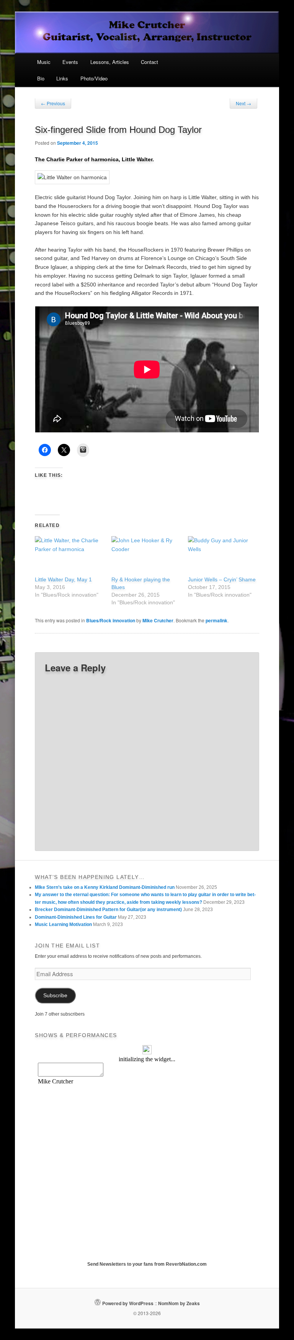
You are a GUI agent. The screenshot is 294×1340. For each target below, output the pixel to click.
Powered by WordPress (128, 1303)
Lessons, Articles (109, 61)
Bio (40, 78)
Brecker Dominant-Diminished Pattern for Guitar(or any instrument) (108, 909)
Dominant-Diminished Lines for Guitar (76, 917)
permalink (216, 620)
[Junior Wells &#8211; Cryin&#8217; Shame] (222, 556)
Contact (149, 61)
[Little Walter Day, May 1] (69, 556)
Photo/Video (94, 78)
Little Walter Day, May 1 (63, 579)
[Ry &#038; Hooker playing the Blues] (145, 556)
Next (243, 103)
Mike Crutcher (157, 620)
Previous (53, 103)
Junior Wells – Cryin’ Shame (222, 579)
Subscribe (55, 995)
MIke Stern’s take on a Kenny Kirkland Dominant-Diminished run (105, 887)
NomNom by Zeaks (179, 1303)
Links (62, 78)
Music (44, 61)
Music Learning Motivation (63, 924)
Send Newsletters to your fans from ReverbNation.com (147, 1264)
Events (70, 61)
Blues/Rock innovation (110, 620)
